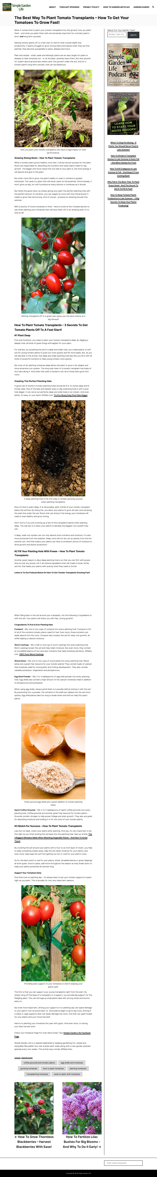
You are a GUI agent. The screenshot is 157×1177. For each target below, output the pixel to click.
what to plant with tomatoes (67, 1074)
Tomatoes (17, 1057)
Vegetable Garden (27, 1057)
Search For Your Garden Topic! (121, 30)
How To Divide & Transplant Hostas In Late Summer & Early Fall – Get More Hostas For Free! (123, 159)
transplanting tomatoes (37, 1074)
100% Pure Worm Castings (31, 654)
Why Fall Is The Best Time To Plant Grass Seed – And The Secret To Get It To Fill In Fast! (123, 185)
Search (133, 35)
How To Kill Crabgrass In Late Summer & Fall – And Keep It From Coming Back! (123, 172)
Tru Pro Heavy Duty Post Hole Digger (71, 395)
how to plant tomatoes (53, 1068)
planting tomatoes (78, 1068)
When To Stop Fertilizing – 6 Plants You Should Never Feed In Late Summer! (123, 146)
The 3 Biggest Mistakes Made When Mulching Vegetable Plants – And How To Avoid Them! (53, 837)
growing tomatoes (28, 1068)
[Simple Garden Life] (21, 7)
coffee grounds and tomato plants (39, 1063)
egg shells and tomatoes (72, 1063)
